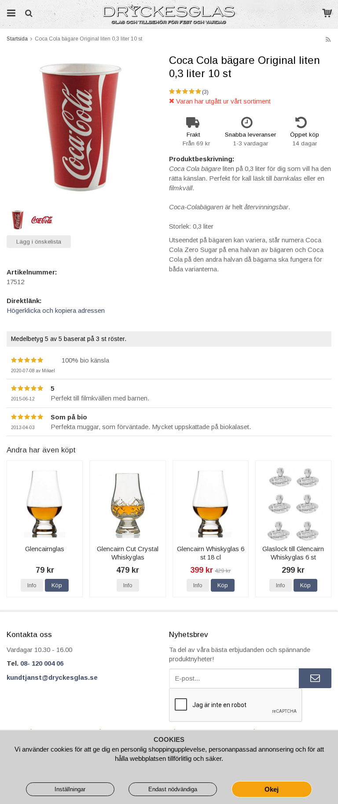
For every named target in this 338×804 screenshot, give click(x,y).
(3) (205, 92)
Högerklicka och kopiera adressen (56, 310)
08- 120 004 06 (41, 663)
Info (32, 585)
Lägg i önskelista (38, 241)
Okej (272, 789)
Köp (56, 585)
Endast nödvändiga (172, 789)
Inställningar (70, 789)
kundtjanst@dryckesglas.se (52, 677)
